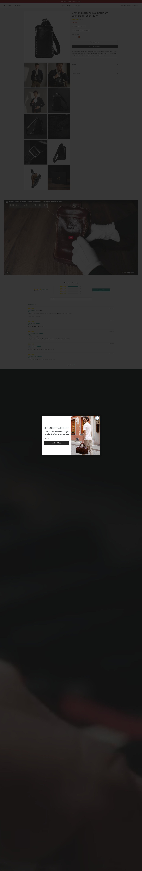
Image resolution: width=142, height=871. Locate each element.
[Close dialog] (97, 418)
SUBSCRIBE (56, 443)
